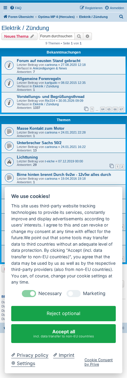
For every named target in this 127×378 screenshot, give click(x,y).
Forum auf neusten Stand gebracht (48, 61)
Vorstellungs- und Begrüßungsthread (50, 96)
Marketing (94, 293)
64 (102, 109)
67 (121, 109)
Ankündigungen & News (50, 68)
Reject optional (63, 313)
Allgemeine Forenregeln (39, 78)
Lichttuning (27, 157)
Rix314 (50, 100)
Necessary (50, 293)
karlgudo (51, 82)
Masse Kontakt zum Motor (40, 128)
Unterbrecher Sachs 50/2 (39, 143)
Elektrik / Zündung (25, 28)
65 (109, 109)
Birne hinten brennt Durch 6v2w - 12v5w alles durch (64, 174)
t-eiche (50, 161)
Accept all (63, 333)
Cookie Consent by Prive (98, 362)
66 (115, 109)
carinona (51, 64)
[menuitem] (16, 7)
